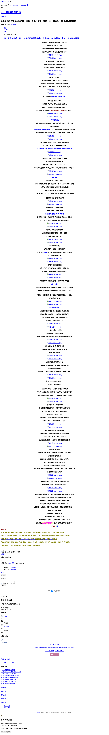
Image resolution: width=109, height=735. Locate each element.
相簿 (5, 28)
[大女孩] (1, 641)
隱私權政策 (63, 712)
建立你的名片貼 (4, 642)
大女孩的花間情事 (11, 12)
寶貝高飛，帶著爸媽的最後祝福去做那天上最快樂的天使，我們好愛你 (54, 647)
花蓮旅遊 (13, 569)
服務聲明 (70, 712)
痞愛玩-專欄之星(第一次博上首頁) (54, 652)
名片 (5, 31)
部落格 (6, 29)
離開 (9, 731)
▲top (2, 572)
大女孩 (2, 554)
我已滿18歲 (4, 731)
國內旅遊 (13, 567)
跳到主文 (3, 16)
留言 (14, 563)
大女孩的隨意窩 (54, 644)
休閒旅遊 (13, 24)
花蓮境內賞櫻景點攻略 (8, 683)
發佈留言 (3, 585)
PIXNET (42, 712)
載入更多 (3, 575)
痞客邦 (11, 563)
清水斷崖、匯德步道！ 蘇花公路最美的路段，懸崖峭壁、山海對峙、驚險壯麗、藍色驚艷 (41, 38)
